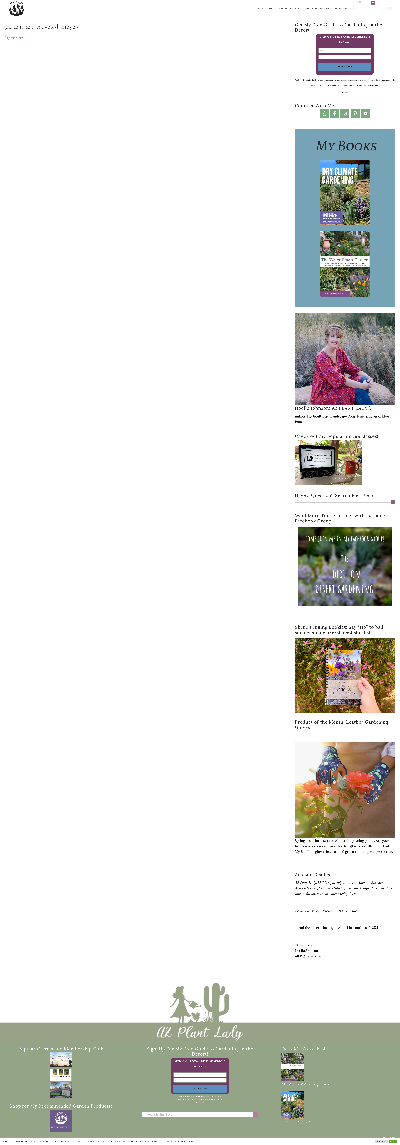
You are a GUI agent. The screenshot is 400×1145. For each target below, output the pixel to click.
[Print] (16, 8)
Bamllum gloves (313, 851)
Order (287, 1049)
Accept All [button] (393, 1141)
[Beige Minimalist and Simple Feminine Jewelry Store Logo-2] (61, 1121)
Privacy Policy (345, 92)
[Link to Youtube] (390, 8)
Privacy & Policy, (307, 911)
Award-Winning (304, 1084)
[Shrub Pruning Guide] (61, 1090)
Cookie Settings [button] (381, 1141)
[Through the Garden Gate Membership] (61, 1059)
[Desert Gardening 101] (61, 1075)
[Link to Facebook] (381, 8)
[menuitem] (261, 8)
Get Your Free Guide (345, 66)
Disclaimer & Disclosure (339, 911)
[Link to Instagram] (387, 8)
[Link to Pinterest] (384, 8)
